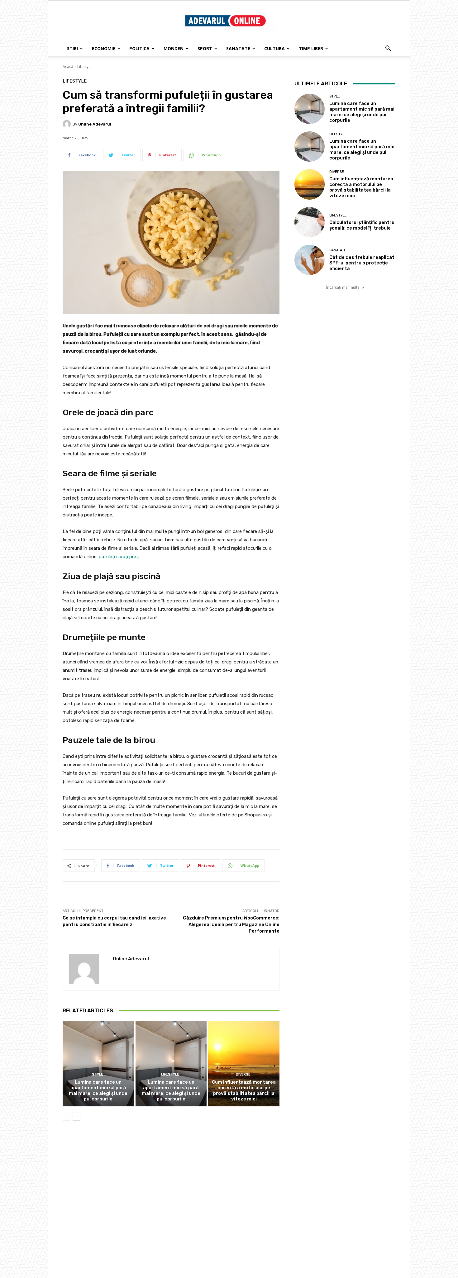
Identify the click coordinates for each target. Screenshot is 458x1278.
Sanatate (238, 48)
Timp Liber (311, 48)
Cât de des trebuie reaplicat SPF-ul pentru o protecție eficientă (361, 262)
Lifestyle (84, 66)
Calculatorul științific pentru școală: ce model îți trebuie (361, 225)
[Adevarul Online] (229, 21)
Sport (205, 48)
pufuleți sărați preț (118, 556)
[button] (387, 49)
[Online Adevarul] (68, 124)
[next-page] (76, 1117)
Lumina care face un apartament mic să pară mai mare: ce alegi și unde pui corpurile (98, 1090)
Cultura (274, 48)
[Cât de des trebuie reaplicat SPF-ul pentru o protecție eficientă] (309, 260)
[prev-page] (66, 1117)
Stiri (72, 48)
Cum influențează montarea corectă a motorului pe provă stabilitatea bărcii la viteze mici (244, 1090)
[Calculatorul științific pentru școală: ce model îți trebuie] (309, 222)
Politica (139, 48)
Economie (103, 48)
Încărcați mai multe (343, 287)
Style (97, 1074)
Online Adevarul (94, 124)
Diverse (243, 1074)
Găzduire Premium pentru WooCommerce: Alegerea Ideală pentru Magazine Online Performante (231, 924)
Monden (174, 48)
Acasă (68, 66)
